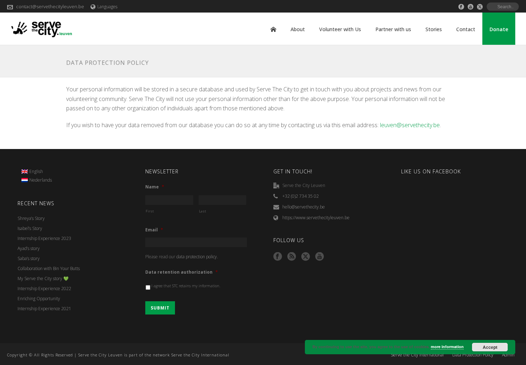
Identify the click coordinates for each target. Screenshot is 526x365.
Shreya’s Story (31, 218)
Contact (465, 29)
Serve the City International (417, 355)
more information (447, 346)
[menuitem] (37, 171)
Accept (490, 347)
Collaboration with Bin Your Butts (49, 268)
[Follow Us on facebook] (277, 256)
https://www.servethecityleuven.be (316, 218)
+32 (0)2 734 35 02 (300, 196)
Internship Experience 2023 (44, 238)
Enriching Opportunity (39, 299)
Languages (107, 7)
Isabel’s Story (30, 228)
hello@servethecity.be (303, 207)
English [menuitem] (36, 171)
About (298, 29)
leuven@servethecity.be (410, 125)
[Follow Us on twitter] (305, 256)
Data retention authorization (181, 272)
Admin (508, 355)
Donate (499, 29)
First (150, 211)
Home (273, 29)
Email (154, 230)
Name (154, 187)
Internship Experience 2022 (44, 288)
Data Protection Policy (472, 355)
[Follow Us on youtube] (319, 256)
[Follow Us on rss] (291, 256)
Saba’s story (29, 258)
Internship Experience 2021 (44, 309)
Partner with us (393, 29)
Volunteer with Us (340, 29)
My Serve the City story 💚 (43, 278)
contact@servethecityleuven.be (50, 6)
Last (202, 211)
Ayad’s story (29, 248)
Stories (433, 29)
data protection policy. (197, 257)
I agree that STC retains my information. (185, 285)
